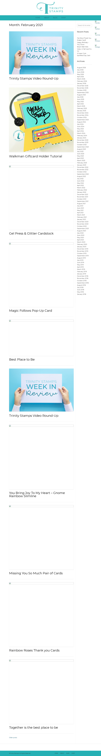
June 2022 (80, 181)
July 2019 (80, 260)
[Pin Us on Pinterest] (90, 753)
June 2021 (80, 208)
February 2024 (82, 135)
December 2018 (82, 276)
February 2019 (82, 271)
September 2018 (83, 283)
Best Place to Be (22, 359)
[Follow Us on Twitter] (82, 753)
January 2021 (81, 219)
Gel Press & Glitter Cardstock (31, 233)
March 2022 (81, 188)
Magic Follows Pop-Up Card (30, 310)
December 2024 (82, 113)
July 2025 (80, 97)
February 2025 (82, 108)
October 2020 (82, 226)
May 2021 (80, 210)
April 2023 (80, 158)
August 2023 (81, 149)
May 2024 (80, 129)
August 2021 (81, 203)
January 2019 (81, 274)
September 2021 (82, 201)
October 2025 (81, 90)
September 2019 (83, 256)
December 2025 (82, 86)
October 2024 (82, 117)
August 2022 (81, 176)
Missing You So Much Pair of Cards (36, 573)
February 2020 (82, 244)
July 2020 (80, 233)
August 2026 (81, 67)
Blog (55, 18)
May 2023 (80, 156)
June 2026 (80, 72)
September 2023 (83, 147)
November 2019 (82, 251)
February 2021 (82, 217)
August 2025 (81, 95)
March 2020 (81, 242)
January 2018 (81, 294)
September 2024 (83, 120)
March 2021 (81, 215)
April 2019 (80, 267)
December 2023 (82, 140)
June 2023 (80, 154)
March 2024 (81, 133)
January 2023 (81, 165)
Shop (63, 18)
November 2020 (82, 224)
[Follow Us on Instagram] (87, 753)
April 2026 (80, 77)
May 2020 (80, 237)
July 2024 (80, 124)
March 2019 (81, 269)
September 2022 (83, 174)
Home (37, 18)
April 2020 (80, 240)
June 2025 (80, 99)
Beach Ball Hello (82, 47)
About (46, 18)
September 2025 (83, 92)
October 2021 (81, 199)
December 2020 (82, 222)
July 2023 (80, 151)
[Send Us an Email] (77, 753)
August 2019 (81, 258)
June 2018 (80, 290)
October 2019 (81, 253)
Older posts (13, 737)
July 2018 (80, 287)
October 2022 (82, 172)
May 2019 (80, 265)
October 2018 (82, 281)
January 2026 (81, 83)
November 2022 (82, 169)
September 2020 (83, 228)
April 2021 (80, 213)
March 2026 (81, 79)
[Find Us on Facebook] (79, 753)
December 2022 (82, 167)
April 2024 (80, 131)
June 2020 (80, 235)
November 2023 (82, 142)
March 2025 (81, 106)
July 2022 (80, 179)
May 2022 (80, 183)
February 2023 (82, 163)
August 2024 (81, 122)
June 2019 (80, 262)
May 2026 (80, 74)
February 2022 (82, 190)
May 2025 (80, 101)
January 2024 (81, 138)
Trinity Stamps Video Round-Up (33, 78)
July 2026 (80, 70)
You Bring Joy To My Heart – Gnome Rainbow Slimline (37, 494)
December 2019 (82, 249)
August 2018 (81, 285)
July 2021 (80, 206)
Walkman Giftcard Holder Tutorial (35, 156)
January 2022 (81, 192)
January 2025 (81, 111)
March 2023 (81, 160)
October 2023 (82, 145)
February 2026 (82, 81)
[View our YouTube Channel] (85, 753)
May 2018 (80, 292)
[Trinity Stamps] (50, 7)
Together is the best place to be (33, 727)
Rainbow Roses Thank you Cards (34, 650)
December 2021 (82, 194)
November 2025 (82, 88)
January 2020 (81, 247)
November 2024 (82, 115)
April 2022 (80, 185)
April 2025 (80, 104)
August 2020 (81, 231)
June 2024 (80, 126)
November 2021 (82, 197)
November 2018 (82, 278)
